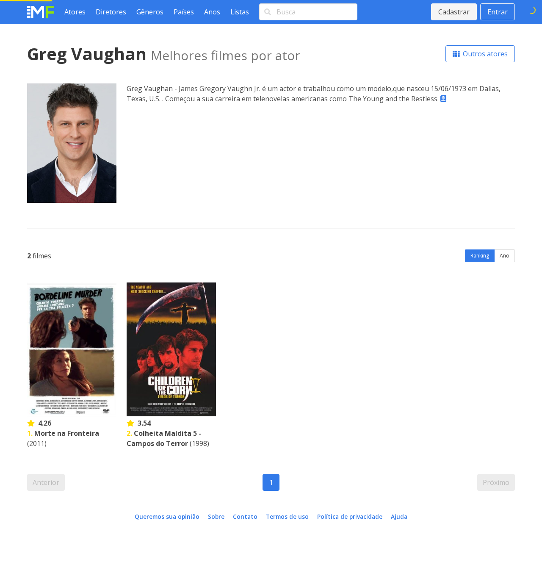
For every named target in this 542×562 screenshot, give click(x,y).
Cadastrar (454, 12)
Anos (212, 12)
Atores (75, 12)
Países (184, 12)
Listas (239, 12)
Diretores (111, 12)
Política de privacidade (349, 516)
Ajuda (399, 516)
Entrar (497, 12)
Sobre (216, 516)
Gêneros (149, 12)
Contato (245, 516)
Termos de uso (287, 516)
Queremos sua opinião (167, 516)
